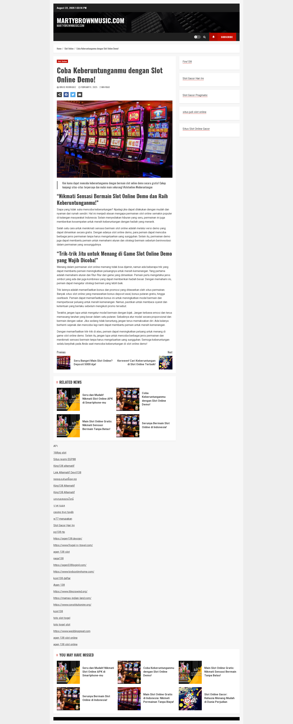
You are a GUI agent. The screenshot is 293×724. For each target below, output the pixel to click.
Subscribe (227, 37)
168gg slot (59, 452)
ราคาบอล (59, 505)
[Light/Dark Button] (197, 37)
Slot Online (62, 61)
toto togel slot (61, 624)
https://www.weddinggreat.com (71, 631)
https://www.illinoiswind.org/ (70, 591)
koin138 (58, 611)
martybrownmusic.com (90, 20)
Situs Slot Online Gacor (196, 128)
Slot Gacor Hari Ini (193, 78)
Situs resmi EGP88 (64, 459)
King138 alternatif (63, 465)
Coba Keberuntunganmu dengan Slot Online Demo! (127, 399)
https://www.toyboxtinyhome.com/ (73, 571)
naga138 (58, 558)
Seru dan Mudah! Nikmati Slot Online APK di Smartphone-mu (68, 399)
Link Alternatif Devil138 (67, 472)
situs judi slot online (194, 112)
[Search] (204, 37)
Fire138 (187, 61)
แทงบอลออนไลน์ (63, 499)
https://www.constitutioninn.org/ (72, 604)
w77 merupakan (62, 518)
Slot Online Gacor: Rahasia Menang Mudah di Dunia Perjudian (190, 698)
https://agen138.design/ (67, 538)
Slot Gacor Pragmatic (195, 95)
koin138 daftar (62, 578)
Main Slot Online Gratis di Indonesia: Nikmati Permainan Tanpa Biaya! (129, 698)
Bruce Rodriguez (67, 87)
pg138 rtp (59, 532)
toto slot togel (61, 618)
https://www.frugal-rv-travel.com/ (73, 545)
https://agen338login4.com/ (69, 565)
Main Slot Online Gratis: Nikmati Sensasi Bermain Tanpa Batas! (68, 425)
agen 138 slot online (65, 637)
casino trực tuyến (63, 512)
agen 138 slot (61, 551)
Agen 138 (59, 584)
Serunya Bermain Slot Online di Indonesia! (127, 425)
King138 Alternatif (64, 485)
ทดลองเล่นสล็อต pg (65, 479)
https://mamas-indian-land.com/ (72, 598)
